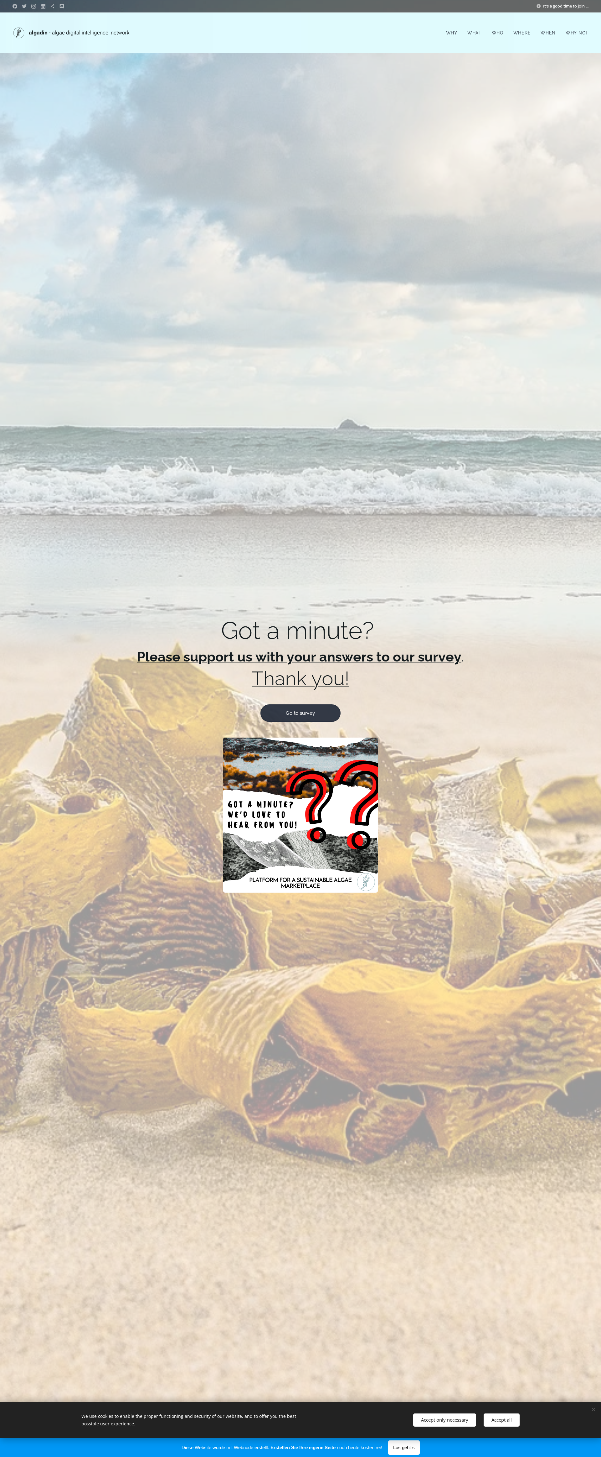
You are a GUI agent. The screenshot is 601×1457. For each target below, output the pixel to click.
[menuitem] (453, 33)
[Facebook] (15, 6)
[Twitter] (24, 6)
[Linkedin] (43, 6)
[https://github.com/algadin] (52, 6)
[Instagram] (34, 6)
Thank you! (300, 678)
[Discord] (62, 6)
